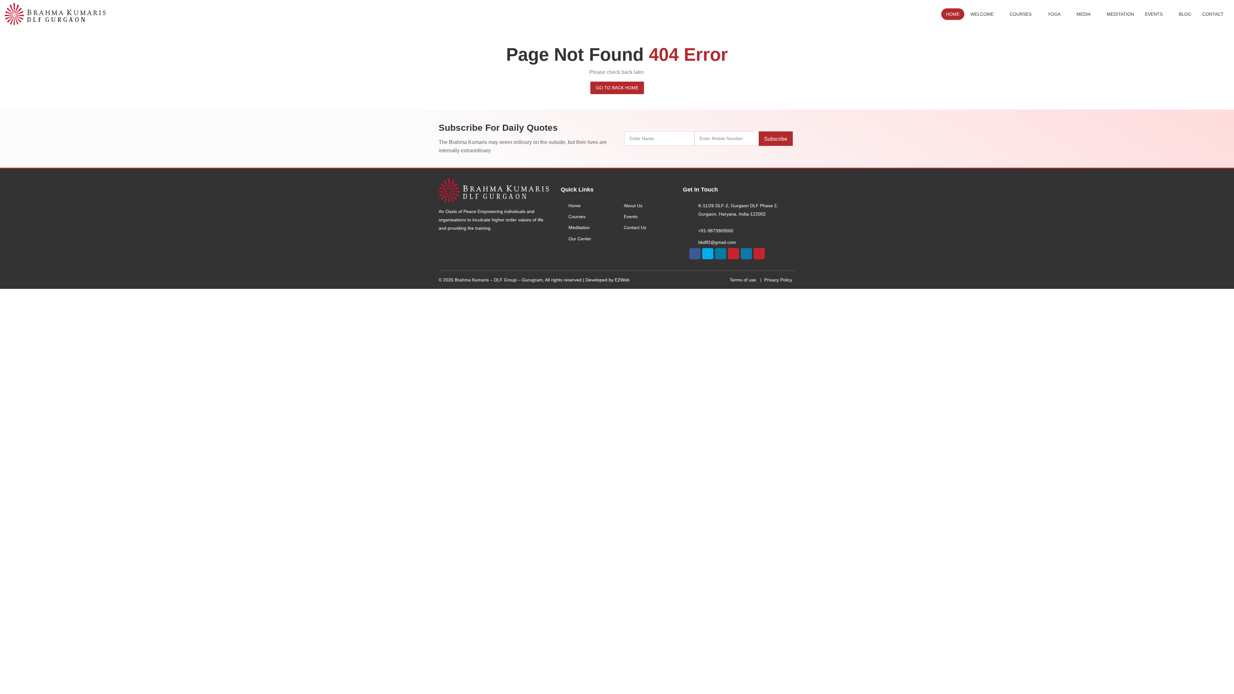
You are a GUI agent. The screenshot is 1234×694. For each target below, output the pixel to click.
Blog (1185, 14)
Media (1084, 14)
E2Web (622, 279)
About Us (633, 205)
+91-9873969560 (715, 230)
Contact (1213, 14)
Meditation (1120, 14)
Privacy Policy (778, 279)
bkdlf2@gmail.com (717, 242)
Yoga (1054, 14)
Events (1154, 14)
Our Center (579, 238)
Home (953, 14)
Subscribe (775, 139)
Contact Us (635, 227)
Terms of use (743, 279)
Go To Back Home (617, 87)
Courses (1021, 14)
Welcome (982, 14)
